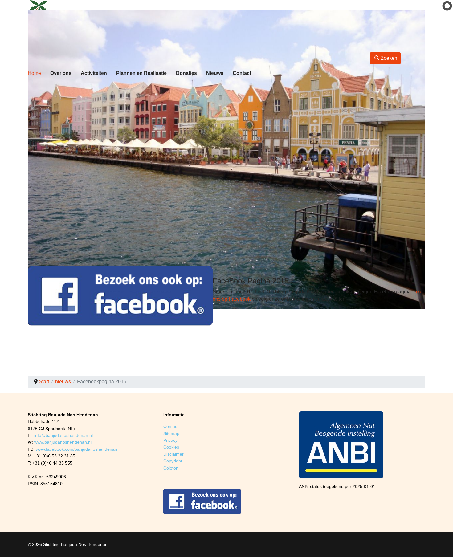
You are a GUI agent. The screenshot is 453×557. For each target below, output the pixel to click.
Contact (242, 73)
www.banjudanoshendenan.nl (63, 442)
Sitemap (171, 433)
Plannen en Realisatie (141, 73)
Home (34, 73)
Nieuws (214, 73)
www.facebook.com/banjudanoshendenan (76, 449)
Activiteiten (94, 73)
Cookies (171, 447)
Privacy (170, 440)
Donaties (186, 73)
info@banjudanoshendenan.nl (63, 435)
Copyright (172, 460)
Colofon (170, 468)
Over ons (60, 73)
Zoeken (388, 58)
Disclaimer (173, 454)
